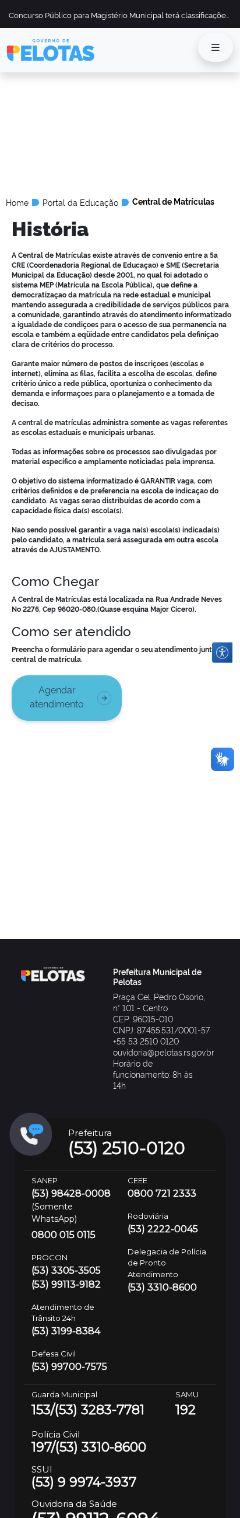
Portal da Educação (80, 202)
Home (17, 202)
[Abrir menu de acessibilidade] (222, 653)
